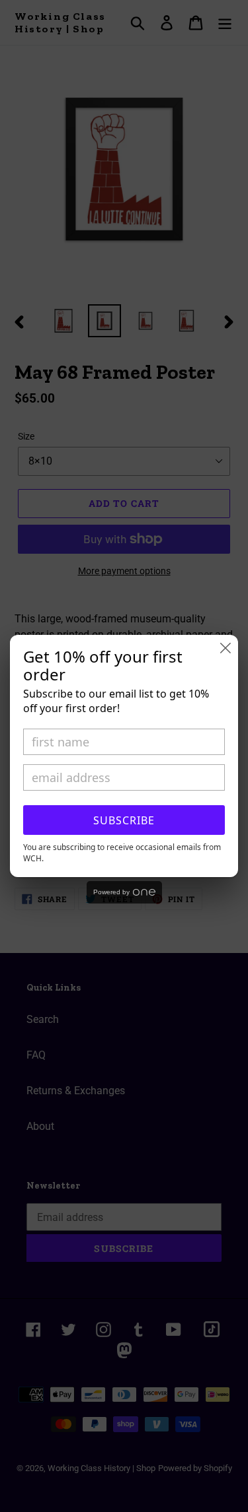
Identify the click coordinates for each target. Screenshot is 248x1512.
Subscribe (124, 820)
